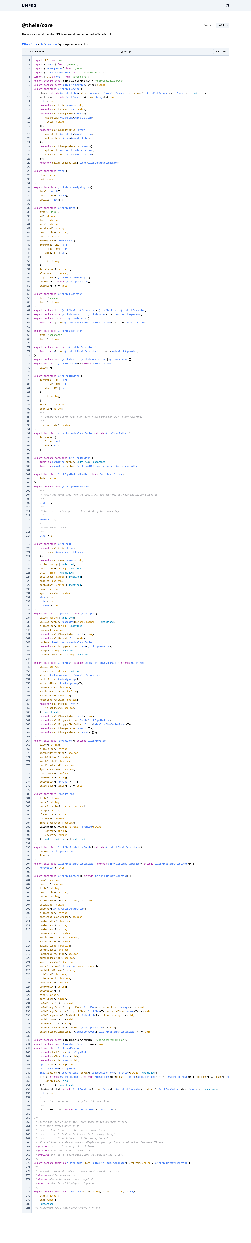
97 (28, 453)
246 (28, 1064)
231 (28, 1003)
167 (28, 740)
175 (28, 773)
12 (28, 105)
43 (28, 232)
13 (28, 109)
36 (28, 203)
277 (28, 1191)
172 (28, 761)
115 (28, 527)
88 (28, 417)
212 (28, 925)
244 (28, 1056)
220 (28, 958)
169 (28, 749)
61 (28, 306)
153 (28, 683)
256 (28, 1105)
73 (28, 355)
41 (28, 224)
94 (28, 441)
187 (28, 822)
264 (28, 1138)
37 (28, 207)
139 (28, 626)
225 (28, 978)
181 (28, 798)
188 (28, 826)
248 (28, 1072)
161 (28, 716)
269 (28, 1158)
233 (28, 1011)
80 (28, 384)
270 (28, 1163)
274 (28, 1179)
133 (28, 601)
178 (28, 785)
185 (28, 814)
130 (28, 589)
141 (28, 634)
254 (28, 1097)
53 (28, 273)
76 (28, 367)
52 (28, 269)
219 (28, 953)
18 (28, 130)
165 (28, 732)
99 (28, 462)
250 (28, 1081)
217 (28, 945)
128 (28, 580)
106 (28, 490)
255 (28, 1101)
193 (28, 847)
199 (28, 872)
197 (28, 863)
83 (28, 396)
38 (28, 212)
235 (28, 1019)
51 (28, 265)
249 (28, 1076)
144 (28, 646)
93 (28, 437)
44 (28, 236)
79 (28, 380)
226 (28, 982)
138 (28, 621)
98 (28, 458)
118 (28, 539)
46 (28, 244)
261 (28, 1126)
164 (28, 728)
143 (28, 642)
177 (28, 781)
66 (28, 326)
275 (28, 1183)
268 (28, 1154)
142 (28, 638)
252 (28, 1089)
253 (28, 1093)
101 (28, 470)
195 (28, 855)
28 (28, 171)
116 (28, 531)
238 (28, 1031)
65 (28, 322)
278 (28, 1195)
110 (28, 507)
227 (28, 986)
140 (28, 630)
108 (28, 499)
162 (28, 720)
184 (28, 810)
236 (28, 1023)
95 (28, 445)
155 (28, 691)
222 (28, 966)
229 (28, 994)
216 (28, 941)
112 (28, 515)
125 (28, 568)
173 (28, 765)
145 (28, 650)
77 (28, 371)
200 (28, 876)
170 (28, 753)
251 (28, 1085)
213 (28, 929)
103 (28, 478)
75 (28, 363)
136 (28, 613)
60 (28, 302)
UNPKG (29, 5)
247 (28, 1068)
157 (28, 699)
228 (28, 990)
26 (28, 162)
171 (28, 757)
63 (28, 314)
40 (28, 220)
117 (28, 535)
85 (28, 404)
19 (28, 134)
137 (28, 617)
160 (28, 712)
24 (28, 154)
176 (28, 777)
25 (28, 158)
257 (28, 1109)
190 (28, 835)
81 (28, 388)
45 (28, 240)
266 (28, 1146)
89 (28, 421)
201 (28, 880)
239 (28, 1035)
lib (41, 44)
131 (28, 593)
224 (28, 974)
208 (28, 908)
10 (28, 97)
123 (28, 560)
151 (28, 675)
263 (28, 1134)
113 (28, 519)
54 (28, 277)
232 (28, 1007)
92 (28, 433)
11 (28, 101)
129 (28, 585)
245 (28, 1060)
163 (28, 724)
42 (28, 228)
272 (28, 1171)
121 (28, 552)
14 (28, 113)
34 (28, 195)
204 (28, 892)
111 (28, 511)
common (51, 44)
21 (28, 142)
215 (28, 937)
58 (28, 294)
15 (28, 117)
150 (28, 671)
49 (28, 257)
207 (28, 904)
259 (28, 1117)
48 (28, 253)
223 (28, 970)
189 (28, 831)
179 (28, 790)
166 (28, 736)
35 (28, 199)
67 (28, 330)
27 (28, 166)
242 (28, 1048)
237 (28, 1027)
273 (28, 1175)
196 (28, 859)
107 (28, 494)
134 (28, 605)
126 (28, 572)
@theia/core (29, 44)
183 (28, 806)
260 (28, 1122)
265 (28, 1142)
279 (28, 1199)
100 (28, 466)
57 (28, 289)
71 (28, 347)
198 (28, 867)
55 (28, 281)
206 (28, 900)
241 (28, 1044)
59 (28, 298)
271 (28, 1167)
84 (28, 400)
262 (28, 1130)
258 (28, 1113)
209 (28, 912)
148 (28, 662)
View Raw (220, 51)
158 (28, 703)
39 (28, 216)
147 (28, 658)
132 (28, 597)
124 (28, 564)
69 (28, 339)
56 (28, 285)
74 (28, 359)
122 (28, 556)
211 (28, 921)
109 (28, 503)
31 (28, 183)
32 (28, 187)
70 (28, 343)
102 (28, 474)
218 (28, 949)
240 (28, 1040)
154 (28, 687)
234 (28, 1015)
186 (28, 818)
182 (28, 802)
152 (28, 679)
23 (28, 150)
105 (28, 486)
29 (28, 175)
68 (28, 335)
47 (28, 248)
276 (28, 1187)
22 (28, 146)
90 (28, 425)
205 (28, 896)
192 (28, 843)
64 (28, 318)
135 (28, 609)
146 (28, 654)
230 (28, 999)
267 (28, 1150)
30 (28, 179)
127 (28, 576)
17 (28, 126)
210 (28, 917)
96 (28, 449)
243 (28, 1052)
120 (28, 548)
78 (28, 376)
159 (28, 708)
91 (28, 429)
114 (28, 523)
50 (28, 261)
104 (28, 482)
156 (28, 695)
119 (28, 544)
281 (28, 1208)
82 (28, 392)
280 (28, 1204)
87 (28, 412)
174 (28, 769)
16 (28, 121)
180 (28, 794)
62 (28, 310)
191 (28, 839)
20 (28, 138)
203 (28, 888)
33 (28, 191)
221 (28, 962)
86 (28, 408)
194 (28, 851)
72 (28, 351)
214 (28, 933)
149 (28, 667)
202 (28, 884)
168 (28, 744)
